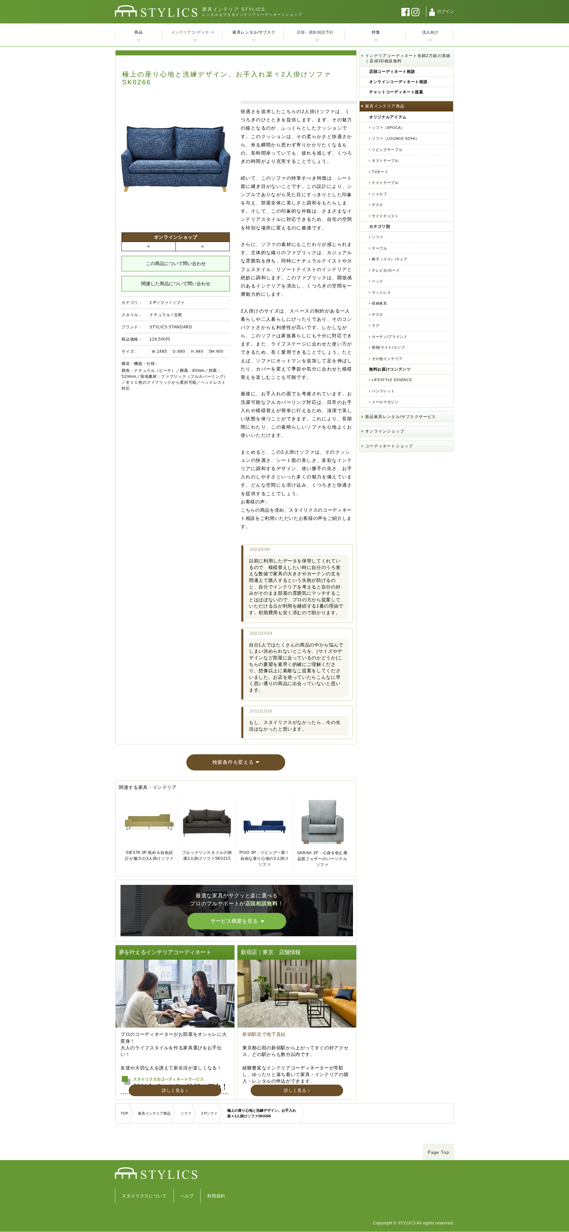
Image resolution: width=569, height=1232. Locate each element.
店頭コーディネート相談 (392, 71)
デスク (377, 205)
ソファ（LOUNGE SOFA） (395, 138)
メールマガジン (385, 402)
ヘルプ (187, 1195)
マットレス (381, 292)
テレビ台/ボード (386, 270)
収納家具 (379, 303)
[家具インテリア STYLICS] (156, 11)
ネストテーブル (385, 161)
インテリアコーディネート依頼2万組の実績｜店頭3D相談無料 (407, 58)
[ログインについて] (432, 12)
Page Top (438, 1152)
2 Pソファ (159, 302)
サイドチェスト (385, 216)
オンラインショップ (384, 431)
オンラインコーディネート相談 (398, 81)
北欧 (178, 315)
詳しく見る (173, 1090)
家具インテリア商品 (384, 106)
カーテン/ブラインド (390, 337)
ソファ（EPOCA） (388, 128)
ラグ (375, 325)
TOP (124, 1113)
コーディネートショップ (389, 446)
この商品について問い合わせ (176, 263)
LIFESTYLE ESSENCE (392, 380)
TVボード (380, 172)
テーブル (379, 248)
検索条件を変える (233, 762)
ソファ (178, 302)
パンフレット (383, 391)
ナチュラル (159, 315)
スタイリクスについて (144, 1195)
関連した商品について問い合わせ (175, 283)
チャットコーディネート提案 (396, 92)
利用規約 (216, 1195)
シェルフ (379, 194)
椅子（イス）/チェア (390, 259)
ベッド (377, 281)
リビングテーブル (387, 150)
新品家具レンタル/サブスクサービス (400, 416)
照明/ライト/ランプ (388, 347)
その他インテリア (387, 359)
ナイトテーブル (385, 183)
